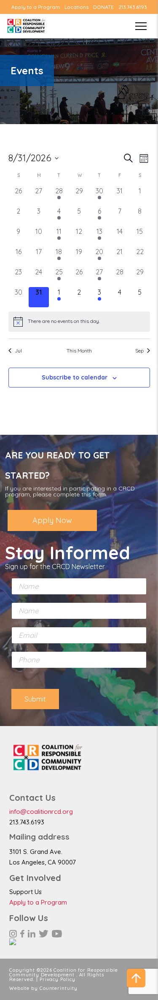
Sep (139, 350)
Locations (76, 7)
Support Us (25, 892)
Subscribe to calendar (74, 377)
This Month (79, 350)
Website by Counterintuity (43, 988)
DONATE (103, 7)
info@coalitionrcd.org (41, 812)
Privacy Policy (57, 979)
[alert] (79, 322)
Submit (35, 699)
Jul (18, 350)
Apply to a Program (35, 7)
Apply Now (52, 520)
